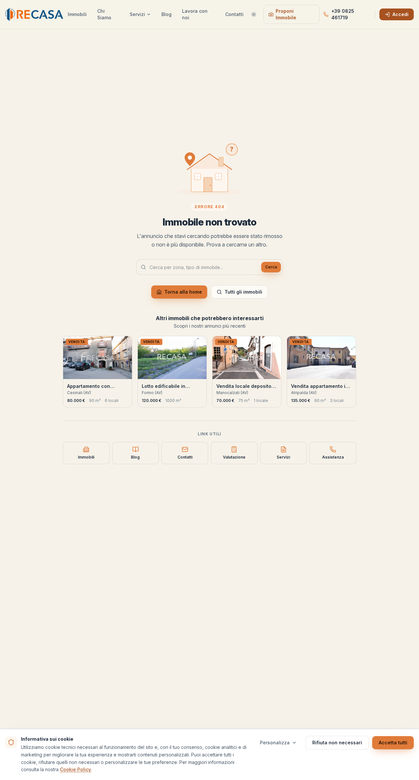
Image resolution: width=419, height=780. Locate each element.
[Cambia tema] (254, 14)
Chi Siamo (104, 14)
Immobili (77, 14)
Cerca (271, 266)
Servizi (137, 14)
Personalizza (275, 742)
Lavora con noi (195, 14)
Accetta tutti (393, 742)
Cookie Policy (75, 769)
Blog (166, 14)
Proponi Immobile (286, 14)
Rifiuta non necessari (337, 742)
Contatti (234, 14)
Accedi (400, 14)
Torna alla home (183, 292)
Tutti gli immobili (243, 292)
